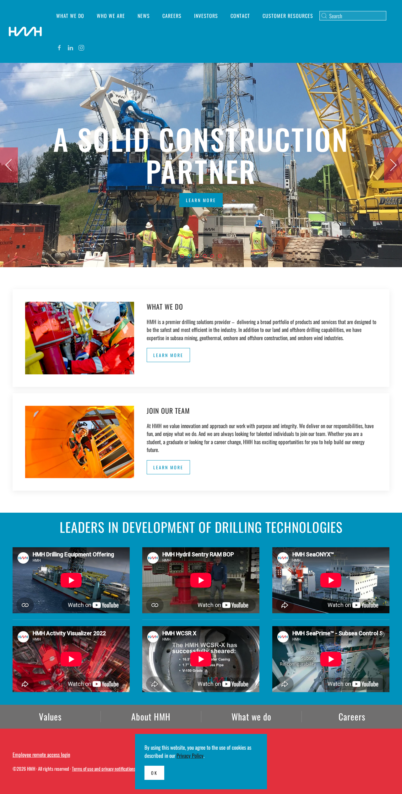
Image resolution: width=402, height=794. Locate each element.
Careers (172, 15)
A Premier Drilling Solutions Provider (183, 256)
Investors (206, 15)
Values (50, 716)
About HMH (151, 716)
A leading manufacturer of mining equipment (198, 256)
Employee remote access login (41, 754)
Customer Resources (288, 15)
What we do (70, 15)
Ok (154, 772)
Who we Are (111, 15)
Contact (240, 15)
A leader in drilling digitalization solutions (221, 256)
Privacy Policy (190, 755)
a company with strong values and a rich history (206, 256)
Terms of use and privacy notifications (104, 768)
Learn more (201, 200)
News (144, 15)
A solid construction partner (191, 256)
